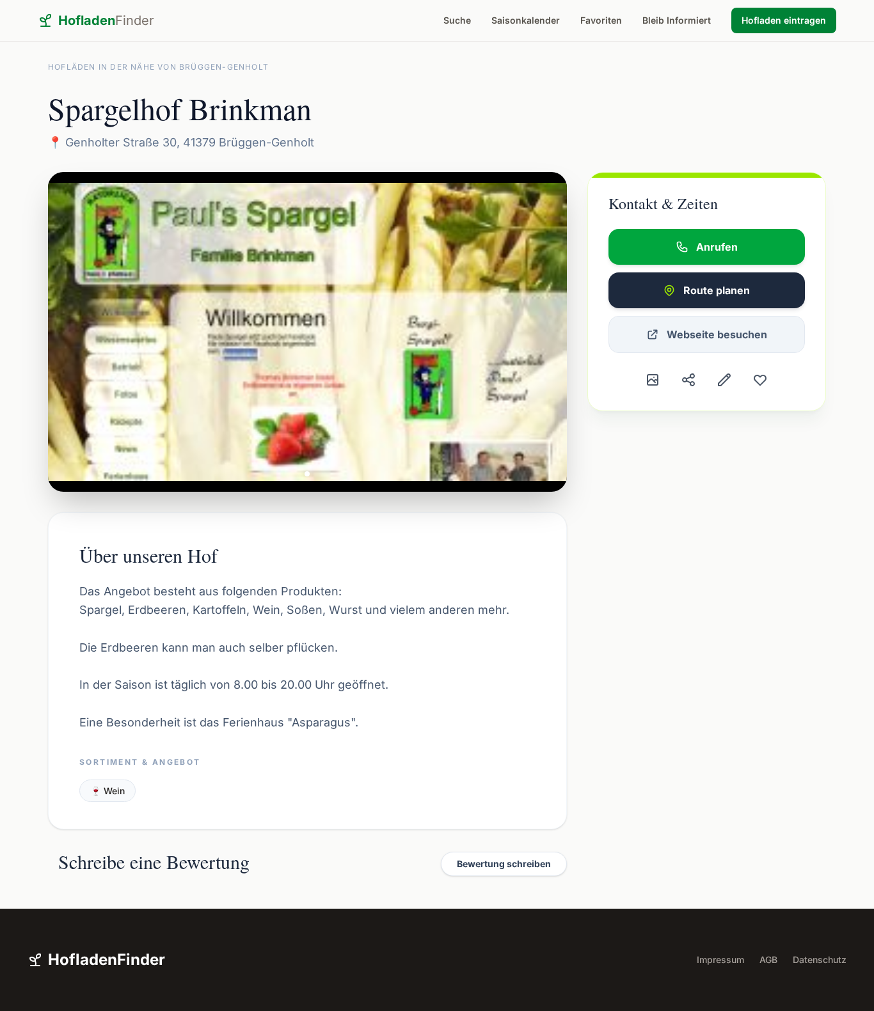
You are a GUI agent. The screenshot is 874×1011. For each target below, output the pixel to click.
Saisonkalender (525, 20)
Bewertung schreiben (504, 863)
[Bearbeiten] (724, 379)
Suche (457, 20)
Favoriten (601, 20)
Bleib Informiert (676, 20)
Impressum (720, 959)
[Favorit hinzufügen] (760, 379)
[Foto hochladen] (652, 379)
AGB (768, 959)
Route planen (716, 290)
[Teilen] (688, 379)
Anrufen (717, 246)
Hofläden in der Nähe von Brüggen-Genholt (158, 67)
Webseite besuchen (717, 334)
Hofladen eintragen (784, 20)
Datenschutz (819, 959)
